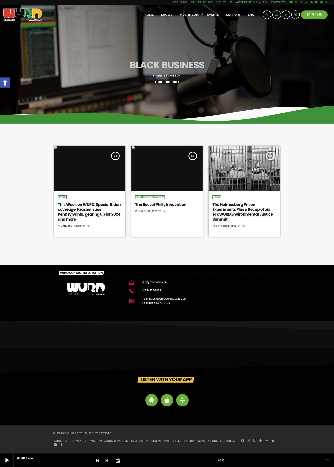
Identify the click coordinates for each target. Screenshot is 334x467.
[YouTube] (291, 2)
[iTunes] (316, 2)
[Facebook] (326, 2)
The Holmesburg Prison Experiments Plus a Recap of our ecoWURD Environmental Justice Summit (242, 212)
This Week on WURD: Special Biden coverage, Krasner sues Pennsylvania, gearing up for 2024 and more (89, 212)
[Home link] (22, 15)
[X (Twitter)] (296, 2)
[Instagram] (321, 2)
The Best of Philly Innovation (160, 204)
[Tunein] (306, 2)
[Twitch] (301, 2)
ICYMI (62, 197)
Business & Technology (150, 197)
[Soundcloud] (311, 2)
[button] (5, 82)
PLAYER (314, 15)
